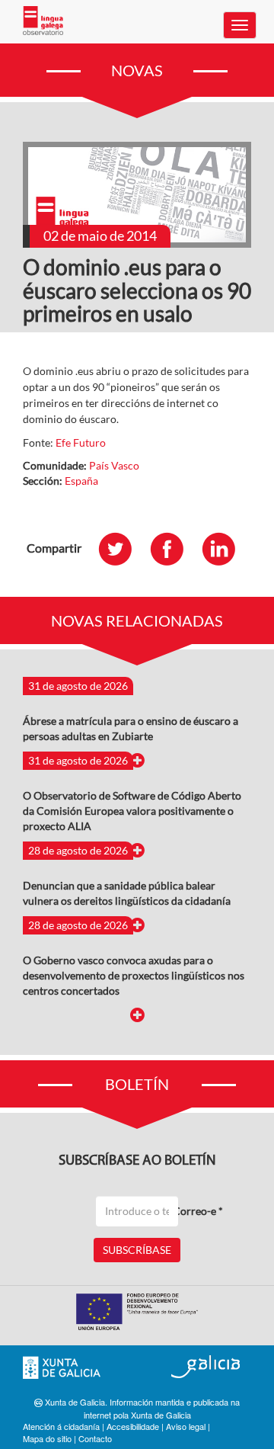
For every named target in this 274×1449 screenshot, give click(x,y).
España (81, 480)
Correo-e (198, 1210)
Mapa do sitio (47, 1438)
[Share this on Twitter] (122, 548)
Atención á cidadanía (61, 1426)
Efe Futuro (81, 442)
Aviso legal (186, 1426)
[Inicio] (43, 20)
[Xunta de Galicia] (61, 1367)
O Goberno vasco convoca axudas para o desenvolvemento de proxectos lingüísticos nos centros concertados (133, 975)
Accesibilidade (133, 1426)
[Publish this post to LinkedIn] (226, 548)
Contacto (95, 1438)
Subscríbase (137, 1249)
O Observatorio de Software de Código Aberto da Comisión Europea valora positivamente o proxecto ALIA (132, 810)
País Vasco (114, 465)
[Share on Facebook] (174, 548)
